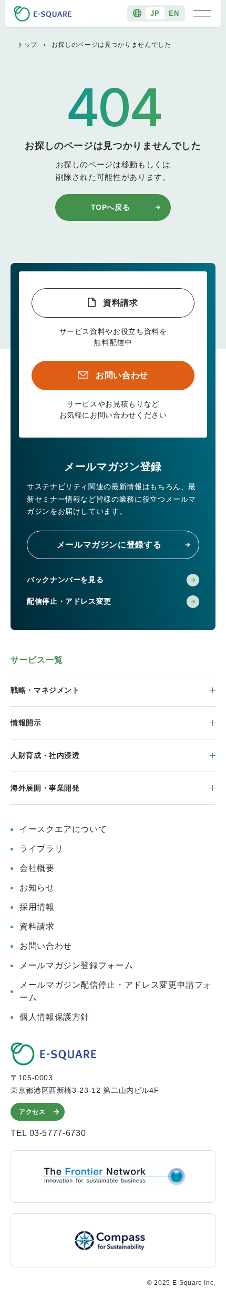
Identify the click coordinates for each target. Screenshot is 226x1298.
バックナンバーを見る (65, 579)
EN (174, 13)
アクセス (32, 1112)
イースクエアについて (63, 829)
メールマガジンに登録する (109, 544)
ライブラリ (41, 848)
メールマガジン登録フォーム (76, 965)
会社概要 (37, 868)
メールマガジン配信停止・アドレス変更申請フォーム (115, 991)
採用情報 (37, 906)
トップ (27, 44)
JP (154, 13)
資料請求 (120, 302)
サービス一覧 (37, 659)
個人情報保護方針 (54, 1016)
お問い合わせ (122, 375)
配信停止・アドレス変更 (69, 601)
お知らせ (37, 887)
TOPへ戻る (110, 207)
